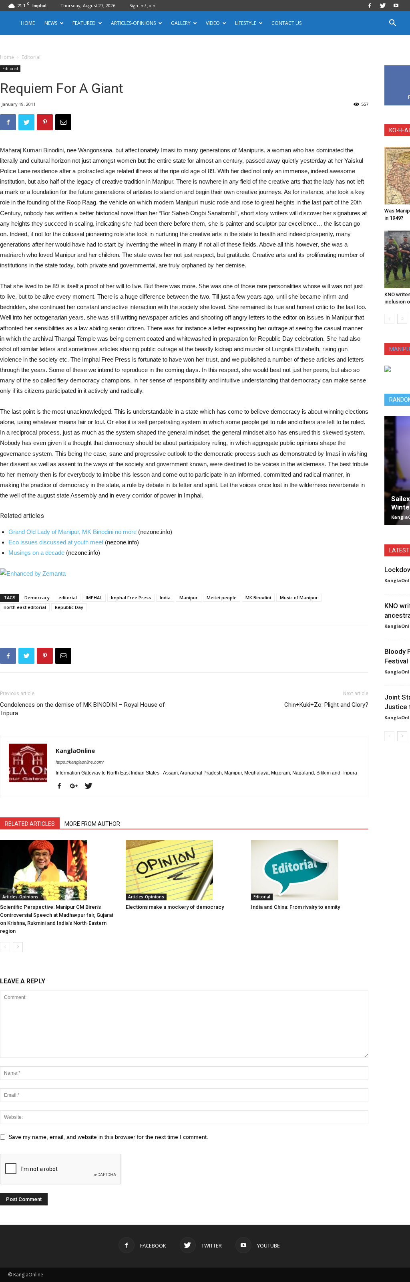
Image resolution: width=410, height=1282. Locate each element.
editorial (67, 597)
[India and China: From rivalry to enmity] (309, 870)
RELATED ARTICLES (30, 824)
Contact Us (286, 23)
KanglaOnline (75, 750)
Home (28, 23)
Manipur (188, 597)
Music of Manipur (299, 597)
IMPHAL (94, 597)
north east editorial (25, 607)
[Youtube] (396, 5)
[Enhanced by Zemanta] (184, 573)
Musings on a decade (36, 552)
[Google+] (77, 786)
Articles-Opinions (133, 23)
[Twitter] (383, 5)
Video (213, 23)
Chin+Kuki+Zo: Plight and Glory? (326, 704)
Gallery (181, 23)
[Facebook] (370, 5)
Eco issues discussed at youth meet (55, 542)
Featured (84, 23)
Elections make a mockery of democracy (175, 907)
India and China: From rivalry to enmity (295, 907)
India (165, 597)
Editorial (10, 68)
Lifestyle (245, 23)
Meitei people (222, 597)
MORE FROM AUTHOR (92, 824)
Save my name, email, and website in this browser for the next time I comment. (108, 1137)
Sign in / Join (142, 5)
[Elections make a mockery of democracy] (184, 870)
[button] (392, 24)
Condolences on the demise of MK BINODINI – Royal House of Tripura (82, 709)
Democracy (37, 597)
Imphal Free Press (131, 597)
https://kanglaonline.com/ (80, 762)
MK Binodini (258, 597)
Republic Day (69, 607)
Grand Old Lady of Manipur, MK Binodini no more (72, 531)
